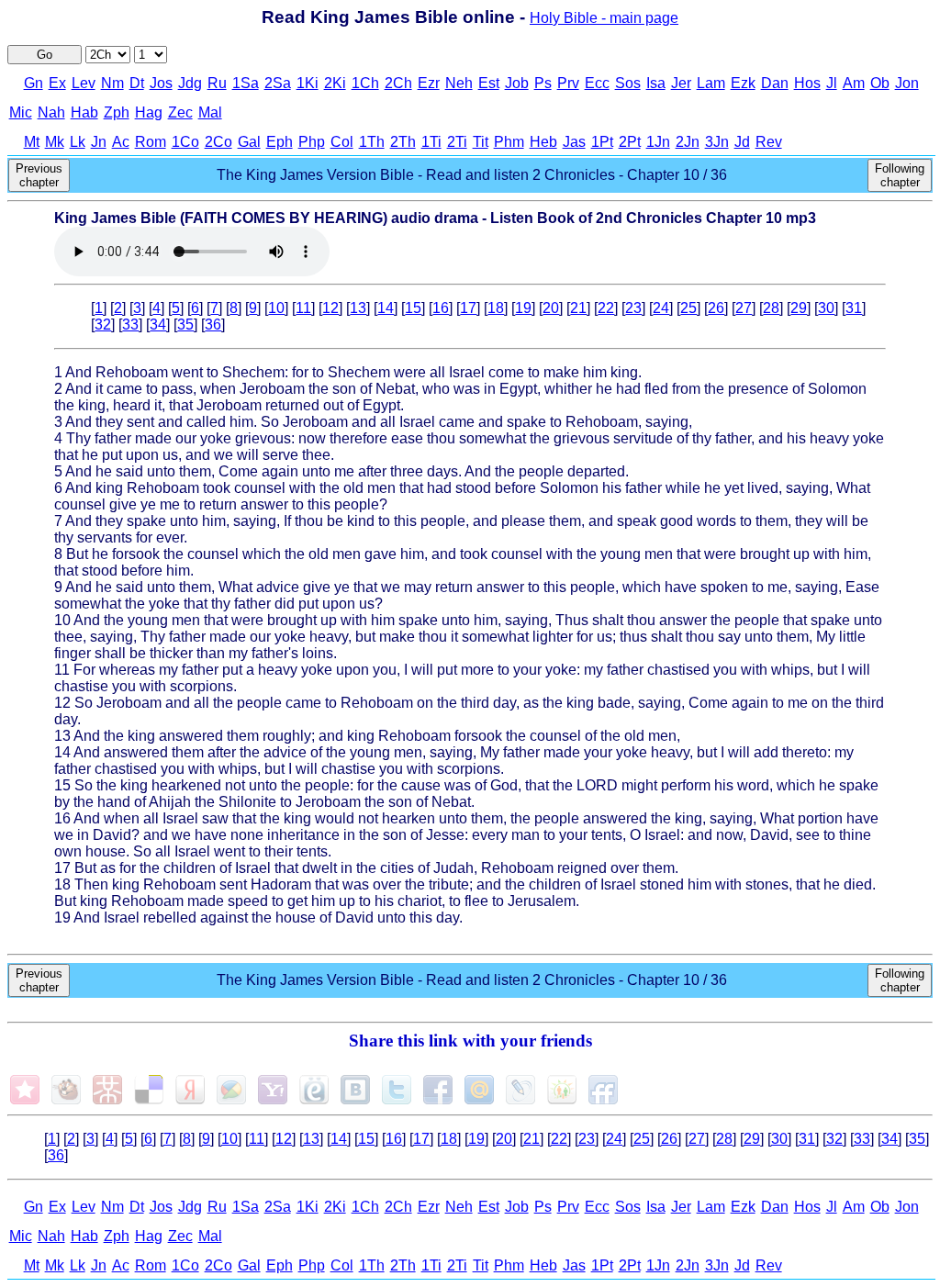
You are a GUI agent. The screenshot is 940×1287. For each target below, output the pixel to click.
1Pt (602, 142)
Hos (807, 83)
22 (606, 308)
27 (743, 308)
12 (330, 308)
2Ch (398, 83)
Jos (161, 83)
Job (517, 83)
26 (716, 308)
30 (826, 308)
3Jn (717, 142)
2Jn (687, 142)
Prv (568, 83)
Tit (480, 142)
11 (303, 308)
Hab (84, 112)
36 (213, 324)
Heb (543, 142)
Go (44, 55)
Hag (148, 112)
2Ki (335, 83)
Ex (57, 83)
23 (633, 308)
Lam (711, 83)
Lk (77, 142)
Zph (116, 112)
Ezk (743, 83)
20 (551, 308)
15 (413, 308)
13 (358, 308)
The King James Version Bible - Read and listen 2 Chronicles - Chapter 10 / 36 (472, 175)
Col (341, 142)
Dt (136, 83)
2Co (218, 142)
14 (385, 308)
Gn (33, 83)
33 (130, 324)
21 (578, 308)
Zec (180, 112)
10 (276, 308)
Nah (51, 112)
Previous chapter (39, 175)
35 (185, 324)
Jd (742, 142)
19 (523, 308)
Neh (459, 83)
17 (468, 308)
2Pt (630, 142)
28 (771, 308)
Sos (628, 83)
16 (440, 308)
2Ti (457, 142)
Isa (656, 83)
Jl (831, 83)
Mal (210, 112)
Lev (83, 83)
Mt (31, 142)
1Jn (658, 142)
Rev (768, 142)
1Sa (245, 83)
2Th (403, 142)
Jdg (190, 83)
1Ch (365, 83)
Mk (54, 142)
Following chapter (899, 175)
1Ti (431, 142)
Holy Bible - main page (604, 18)
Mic (20, 112)
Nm (112, 83)
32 (103, 324)
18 (495, 308)
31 (853, 308)
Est (488, 83)
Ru (217, 83)
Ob (880, 83)
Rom (150, 142)
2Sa (277, 83)
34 (158, 324)
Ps (543, 83)
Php (311, 142)
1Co (185, 142)
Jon (907, 83)
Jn (98, 142)
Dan (775, 83)
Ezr (429, 83)
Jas (574, 142)
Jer (681, 83)
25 (688, 308)
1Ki (308, 83)
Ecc (597, 83)
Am (854, 83)
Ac (120, 142)
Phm (509, 142)
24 (661, 308)
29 (798, 308)
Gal (249, 142)
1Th (372, 142)
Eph (279, 142)
